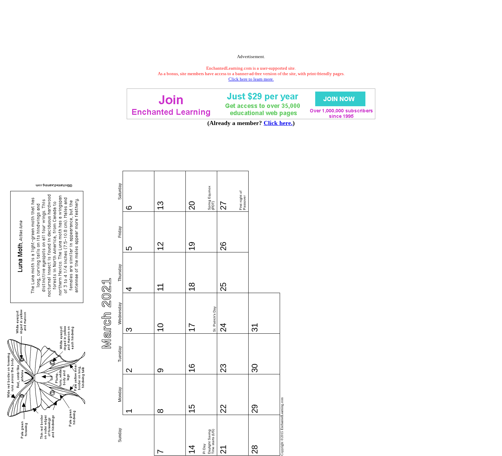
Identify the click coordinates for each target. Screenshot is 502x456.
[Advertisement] (251, 28)
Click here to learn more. (251, 79)
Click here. (278, 123)
